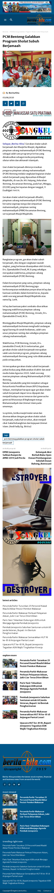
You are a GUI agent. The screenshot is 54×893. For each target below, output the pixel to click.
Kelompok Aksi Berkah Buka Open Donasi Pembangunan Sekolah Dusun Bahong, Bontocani (39, 458)
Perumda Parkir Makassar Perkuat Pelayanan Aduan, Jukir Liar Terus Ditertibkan (34, 674)
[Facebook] (5, 103)
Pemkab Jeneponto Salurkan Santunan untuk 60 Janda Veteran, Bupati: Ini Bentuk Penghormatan (27, 630)
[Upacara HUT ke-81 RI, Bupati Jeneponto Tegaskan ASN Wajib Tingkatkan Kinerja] (10, 725)
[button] (11, 20)
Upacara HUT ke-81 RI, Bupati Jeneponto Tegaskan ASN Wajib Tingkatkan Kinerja (35, 726)
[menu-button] (5, 20)
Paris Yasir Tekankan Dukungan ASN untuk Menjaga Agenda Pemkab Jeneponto (34, 828)
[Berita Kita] (4, 93)
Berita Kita (14, 93)
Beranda (5, 32)
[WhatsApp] (23, 103)
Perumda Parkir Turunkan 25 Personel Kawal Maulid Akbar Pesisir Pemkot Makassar (35, 663)
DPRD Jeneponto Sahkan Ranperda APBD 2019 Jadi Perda (14, 455)
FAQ (39, 891)
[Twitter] (11, 103)
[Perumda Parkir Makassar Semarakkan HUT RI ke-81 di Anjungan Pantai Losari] (10, 714)
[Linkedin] (14, 784)
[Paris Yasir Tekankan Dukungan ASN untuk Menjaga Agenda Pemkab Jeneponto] (10, 686)
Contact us (47, 891)
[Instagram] (9, 784)
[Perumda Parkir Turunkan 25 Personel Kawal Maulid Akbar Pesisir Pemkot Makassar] (10, 663)
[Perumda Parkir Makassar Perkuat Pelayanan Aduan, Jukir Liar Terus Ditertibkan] (10, 674)
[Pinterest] (17, 103)
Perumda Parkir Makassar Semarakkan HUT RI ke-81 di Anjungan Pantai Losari (35, 714)
